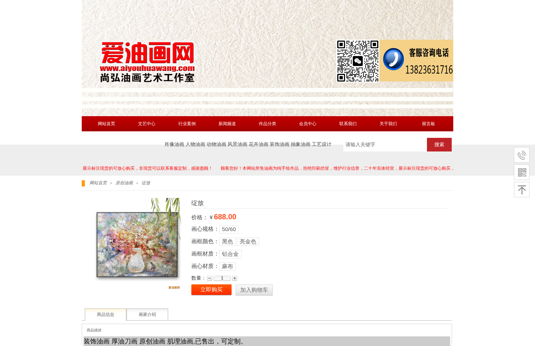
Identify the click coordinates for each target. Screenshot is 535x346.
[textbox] (385, 144)
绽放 (145, 183)
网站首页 (98, 183)
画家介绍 (147, 314)
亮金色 (248, 242)
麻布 (227, 266)
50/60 (229, 229)
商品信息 (105, 314)
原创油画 (124, 183)
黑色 (227, 242)
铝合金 (230, 254)
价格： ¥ (202, 217)
